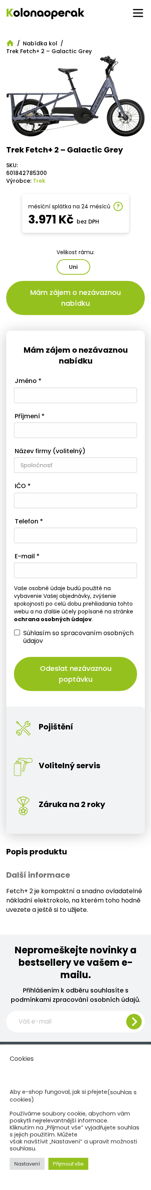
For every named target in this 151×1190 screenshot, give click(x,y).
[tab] (75, 851)
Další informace (38, 875)
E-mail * (27, 557)
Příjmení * (30, 416)
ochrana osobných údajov (53, 619)
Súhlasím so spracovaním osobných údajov (78, 636)
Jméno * (28, 381)
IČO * (23, 486)
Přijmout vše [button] (68, 1163)
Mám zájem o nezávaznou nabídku (75, 298)
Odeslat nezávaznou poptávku (76, 673)
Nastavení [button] (27, 1163)
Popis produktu (36, 851)
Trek (39, 181)
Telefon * (29, 522)
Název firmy (50, 451)
